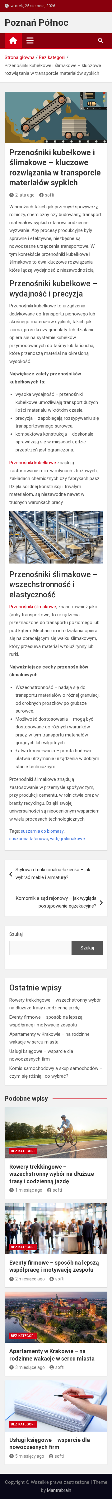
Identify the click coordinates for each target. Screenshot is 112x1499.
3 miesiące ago (30, 1367)
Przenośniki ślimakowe (32, 606)
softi (49, 194)
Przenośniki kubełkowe (32, 462)
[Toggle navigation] (30, 40)
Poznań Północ (36, 22)
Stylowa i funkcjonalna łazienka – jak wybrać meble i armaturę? (53, 874)
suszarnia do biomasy (42, 831)
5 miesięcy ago (29, 1456)
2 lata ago (25, 194)
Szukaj (16, 934)
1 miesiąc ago (28, 1190)
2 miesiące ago (30, 1278)
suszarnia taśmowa (28, 838)
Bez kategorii (23, 1151)
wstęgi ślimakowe (67, 838)
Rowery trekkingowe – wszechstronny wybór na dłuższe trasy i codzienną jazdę (51, 1173)
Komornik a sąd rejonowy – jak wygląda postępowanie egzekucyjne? (56, 902)
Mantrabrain (59, 1490)
